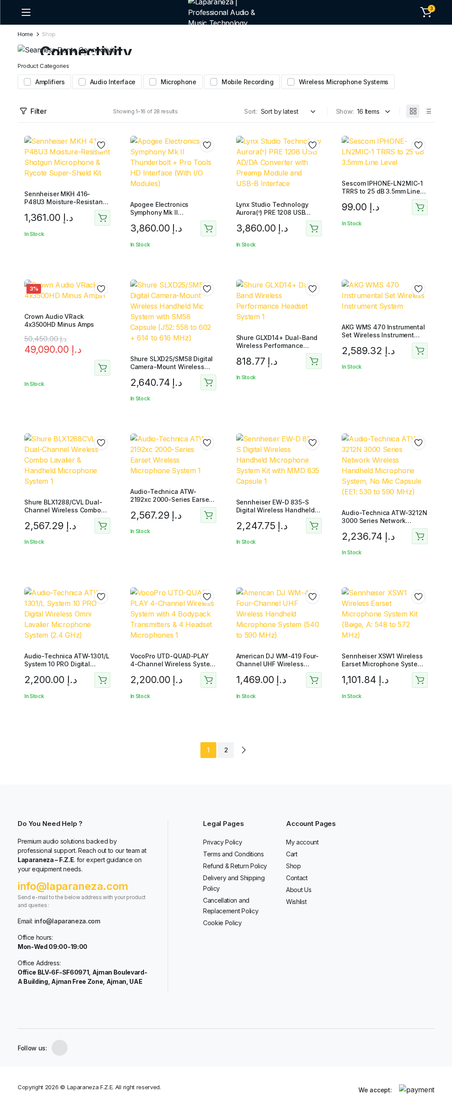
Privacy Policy (222, 842)
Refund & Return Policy (235, 866)
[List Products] (427, 111)
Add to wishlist (101, 145)
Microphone (178, 82)
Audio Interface (113, 82)
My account (302, 842)
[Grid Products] (412, 111)
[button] (426, 12)
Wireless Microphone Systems (343, 82)
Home (25, 34)
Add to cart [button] (102, 218)
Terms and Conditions (233, 854)
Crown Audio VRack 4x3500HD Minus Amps (59, 320)
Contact (297, 878)
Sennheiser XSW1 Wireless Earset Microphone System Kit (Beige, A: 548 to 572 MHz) (382, 668)
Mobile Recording (248, 82)
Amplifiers (50, 82)
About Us (298, 889)
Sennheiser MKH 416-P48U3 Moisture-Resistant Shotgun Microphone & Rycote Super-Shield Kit (64, 206)
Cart (292, 854)
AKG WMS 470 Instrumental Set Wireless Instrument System (383, 335)
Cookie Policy (222, 922)
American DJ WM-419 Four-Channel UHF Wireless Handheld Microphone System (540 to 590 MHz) (277, 668)
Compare (104, 177)
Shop (293, 866)
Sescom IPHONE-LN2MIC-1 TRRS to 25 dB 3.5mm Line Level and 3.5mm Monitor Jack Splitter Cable (382, 195)
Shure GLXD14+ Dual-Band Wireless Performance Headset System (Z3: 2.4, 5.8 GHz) (277, 350)
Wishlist (296, 901)
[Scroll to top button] (438, 1077)
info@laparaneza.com (73, 886)
